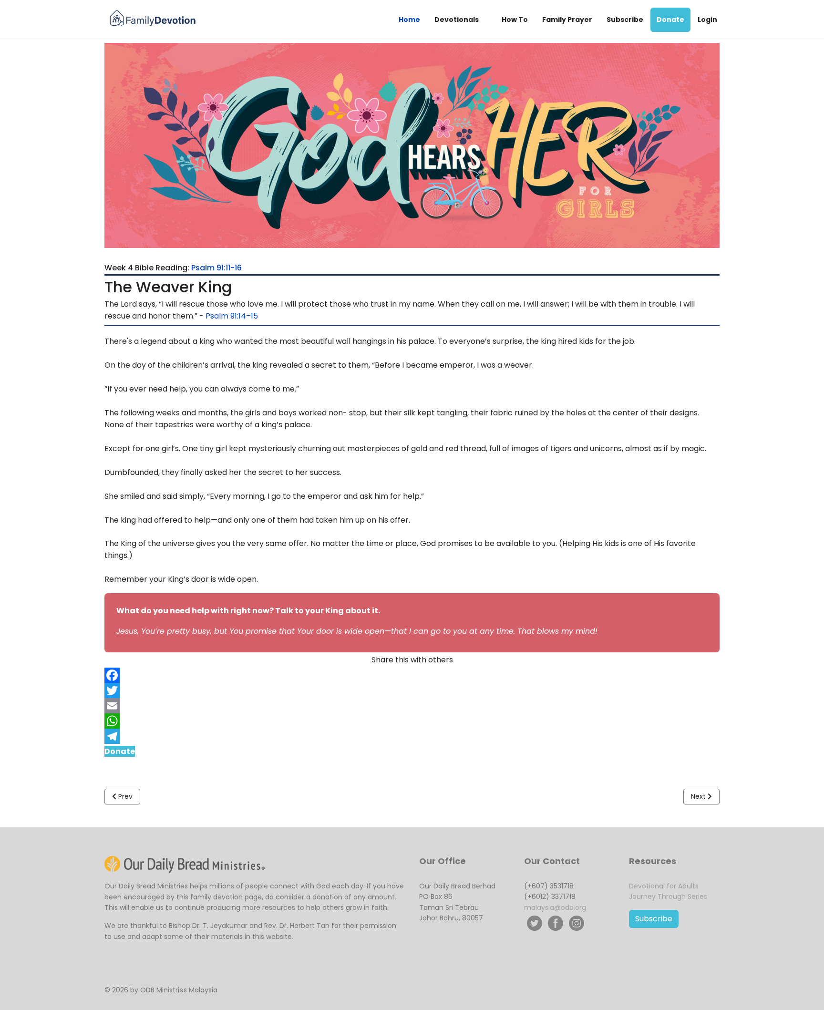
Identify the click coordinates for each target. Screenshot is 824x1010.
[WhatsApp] (412, 721)
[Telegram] (412, 736)
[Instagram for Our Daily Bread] (576, 923)
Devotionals (456, 19)
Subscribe (625, 19)
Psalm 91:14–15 (232, 315)
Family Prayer (567, 19)
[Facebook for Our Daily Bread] (556, 923)
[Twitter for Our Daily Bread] (535, 923)
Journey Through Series (668, 896)
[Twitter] (412, 690)
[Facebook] (412, 675)
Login (707, 19)
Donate (670, 19)
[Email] (412, 705)
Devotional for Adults (664, 886)
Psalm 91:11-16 (216, 267)
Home (409, 19)
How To (515, 19)
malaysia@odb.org (555, 907)
